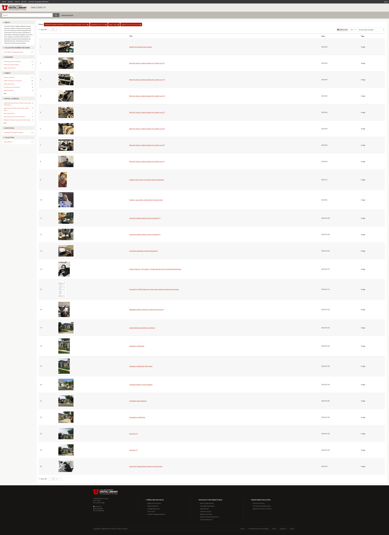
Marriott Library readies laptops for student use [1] (147, 161)
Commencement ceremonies (12, 87)
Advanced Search (67, 15)
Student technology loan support (140, 47)
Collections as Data (205, 511)
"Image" (113, 24)
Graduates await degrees (137, 401)
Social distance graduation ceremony (142, 328)
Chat (24, 2)
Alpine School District (10, 68)
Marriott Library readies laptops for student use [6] (147, 96)
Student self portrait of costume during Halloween (146, 180)
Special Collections (152, 506)
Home (4, 2)
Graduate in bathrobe (136, 346)
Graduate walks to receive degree (140, 385)
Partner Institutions (259, 503)
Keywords (9, 57)
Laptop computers (9, 90)
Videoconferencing (9, 84)
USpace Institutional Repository (209, 517)
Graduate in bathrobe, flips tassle (140, 366)
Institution (9, 128)
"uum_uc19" (98, 24)
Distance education (9, 77)
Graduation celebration (137, 417)
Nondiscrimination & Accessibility (259, 529)
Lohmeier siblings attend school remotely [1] (144, 218)
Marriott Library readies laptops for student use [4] (147, 129)
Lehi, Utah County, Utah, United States (14, 117)
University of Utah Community (12, 61)
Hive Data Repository (206, 519)
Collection (9, 137)
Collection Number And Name (17, 48)
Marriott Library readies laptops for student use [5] (147, 145)
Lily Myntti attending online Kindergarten (143, 251)
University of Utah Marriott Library (13, 132)
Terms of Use (151, 511)
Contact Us (98, 506)
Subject (8, 73)
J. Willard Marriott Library (100, 498)
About (7, 22)
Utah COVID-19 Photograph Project (13, 52)
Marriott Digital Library (207, 503)
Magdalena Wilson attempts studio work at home (146, 309)
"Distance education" (130, 24)
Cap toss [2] (133, 434)
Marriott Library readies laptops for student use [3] (147, 80)
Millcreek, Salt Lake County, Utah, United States (17, 120)
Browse (10, 2)
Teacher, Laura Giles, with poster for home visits (146, 200)
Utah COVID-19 (38, 7)
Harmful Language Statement (38, 2)
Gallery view (343, 30)
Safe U (274, 529)
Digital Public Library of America (262, 509)
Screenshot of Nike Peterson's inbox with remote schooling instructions (154, 289)
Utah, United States (9, 113)
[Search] (56, 15)
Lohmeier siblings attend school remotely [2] (144, 234)
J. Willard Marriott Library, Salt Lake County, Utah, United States (17, 104)
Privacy (242, 529)
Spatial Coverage (12, 99)
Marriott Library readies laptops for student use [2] (147, 112)
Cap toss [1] (133, 450)
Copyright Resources (153, 509)
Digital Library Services (154, 503)
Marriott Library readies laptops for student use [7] (147, 63)
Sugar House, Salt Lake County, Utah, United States (16, 109)
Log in (386, 2)
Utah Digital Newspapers (207, 506)
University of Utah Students (11, 65)
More (5, 93)
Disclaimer (283, 529)
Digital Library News (206, 514)
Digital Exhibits (204, 509)
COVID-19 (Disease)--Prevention (13, 81)
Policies (292, 529)
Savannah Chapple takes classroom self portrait (145, 466)
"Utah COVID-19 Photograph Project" (66, 24)
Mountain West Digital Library (262, 506)
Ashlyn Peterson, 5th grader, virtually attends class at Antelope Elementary (155, 269)
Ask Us (17, 2)
